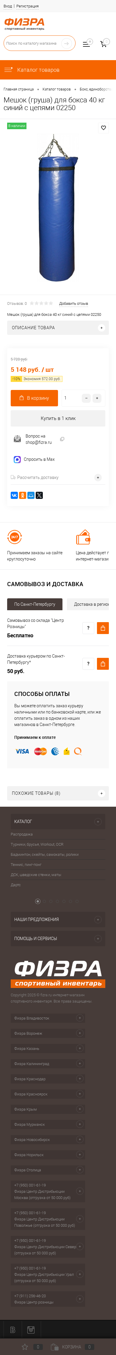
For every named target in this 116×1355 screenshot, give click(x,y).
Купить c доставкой (103, 628)
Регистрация (27, 6)
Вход (8, 6)
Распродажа (22, 834)
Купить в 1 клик (58, 418)
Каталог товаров (37, 70)
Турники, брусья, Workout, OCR (37, 844)
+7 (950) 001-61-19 (30, 1185)
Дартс (16, 885)
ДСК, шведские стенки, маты (36, 874)
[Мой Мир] (31, 495)
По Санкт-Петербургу (34, 604)
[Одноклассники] (22, 495)
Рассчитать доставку (38, 477)
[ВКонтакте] (14, 495)
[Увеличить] (58, 207)
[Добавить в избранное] (103, 128)
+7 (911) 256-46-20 (30, 1296)
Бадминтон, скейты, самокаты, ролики (45, 854)
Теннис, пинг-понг (26, 864)
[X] (39, 495)
